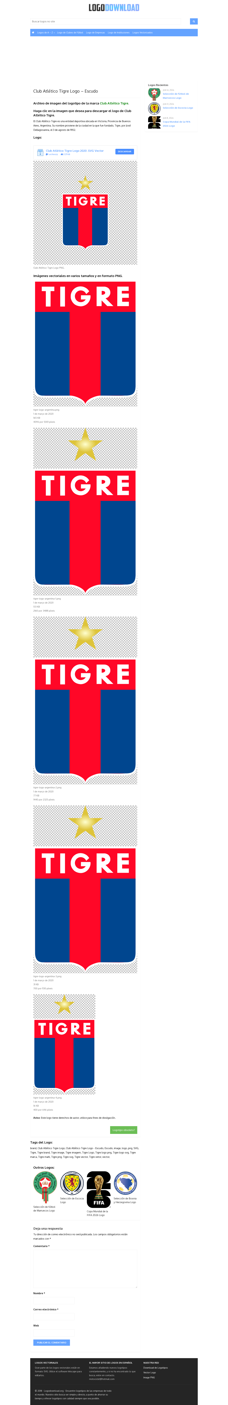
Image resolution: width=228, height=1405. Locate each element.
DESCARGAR (124, 151)
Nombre (39, 1293)
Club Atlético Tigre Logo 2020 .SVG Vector (75, 150)
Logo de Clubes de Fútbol (70, 32)
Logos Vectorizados (143, 32)
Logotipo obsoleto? (124, 1130)
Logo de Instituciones (119, 32)
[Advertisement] (85, 62)
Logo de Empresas (95, 32)
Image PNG (149, 1377)
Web (36, 1325)
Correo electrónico (45, 1309)
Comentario (41, 1246)
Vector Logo (149, 1372)
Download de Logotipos (155, 1367)
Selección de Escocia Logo (178, 107)
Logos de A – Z (45, 32)
